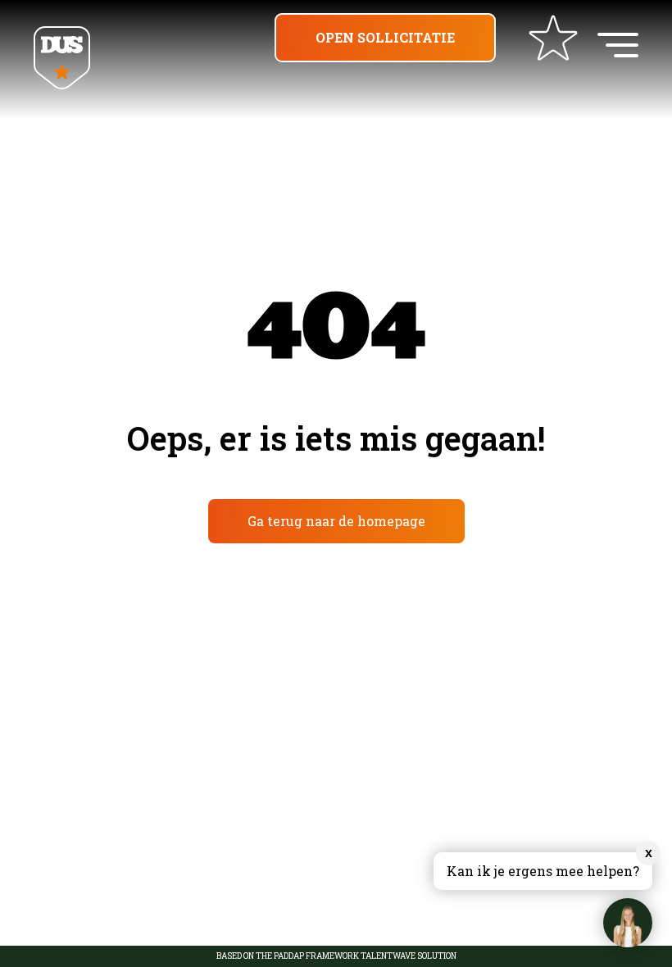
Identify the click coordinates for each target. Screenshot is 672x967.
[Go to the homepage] (62, 59)
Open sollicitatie (385, 37)
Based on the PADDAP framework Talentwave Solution (336, 956)
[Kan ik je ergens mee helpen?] (627, 922)
